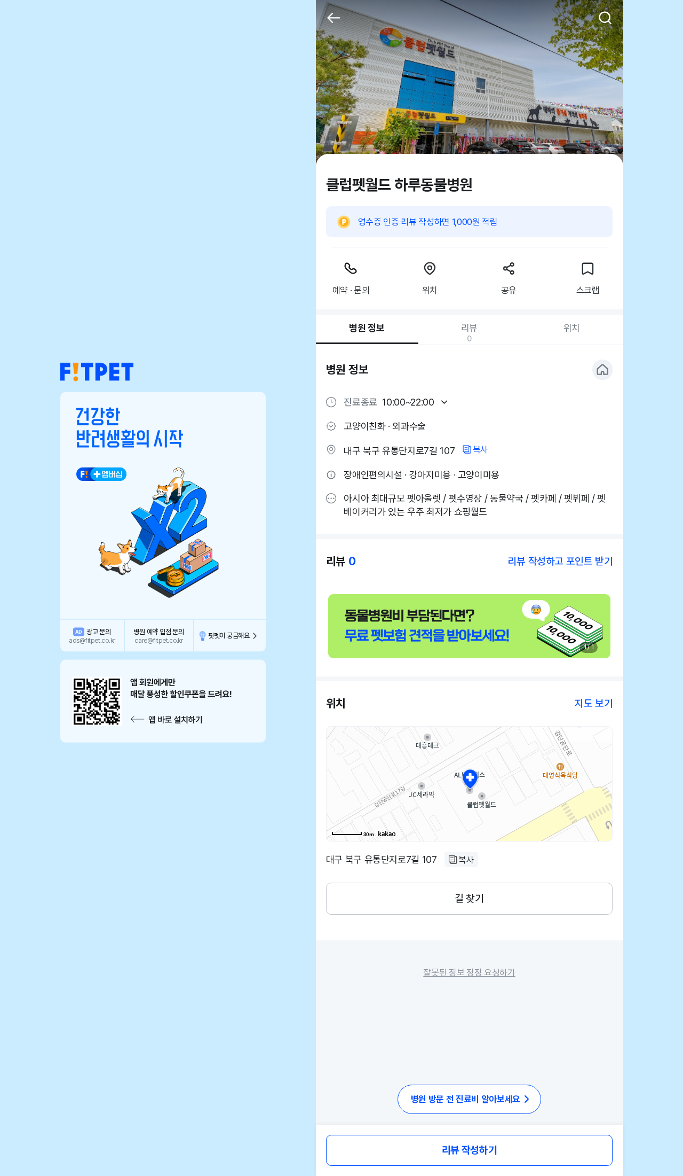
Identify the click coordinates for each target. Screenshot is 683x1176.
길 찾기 (469, 898)
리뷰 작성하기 (469, 1150)
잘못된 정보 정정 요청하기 (469, 972)
